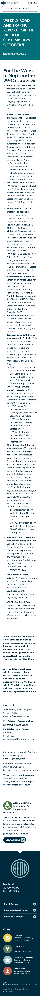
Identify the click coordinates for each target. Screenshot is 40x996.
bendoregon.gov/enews (18, 784)
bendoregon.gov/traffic (14, 758)
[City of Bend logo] (10, 3)
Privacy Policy (8, 991)
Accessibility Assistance (12, 989)
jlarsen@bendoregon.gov (15, 833)
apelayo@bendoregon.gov (16, 716)
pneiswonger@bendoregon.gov (18, 739)
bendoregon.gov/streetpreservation (21, 770)
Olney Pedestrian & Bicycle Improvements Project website (21, 490)
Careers (26, 989)
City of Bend (32, 984)
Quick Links (6, 9)
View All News (13, 840)
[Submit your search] (35, 8)
